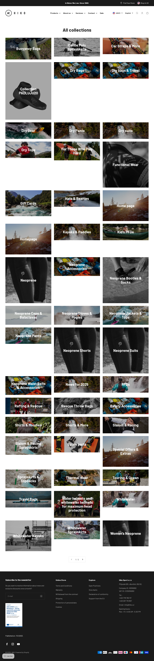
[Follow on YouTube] (18, 644)
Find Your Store (129, 3)
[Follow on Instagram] (12, 644)
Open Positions (94, 586)
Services (79, 13)
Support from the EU (97, 598)
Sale (102, 13)
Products (54, 13)
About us (67, 13)
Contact (91, 13)
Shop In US (144, 3)
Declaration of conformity (98, 594)
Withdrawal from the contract (67, 594)
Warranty (59, 590)
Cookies (59, 607)
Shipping (59, 598)
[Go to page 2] (82, 559)
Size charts (93, 590)
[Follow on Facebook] (6, 644)
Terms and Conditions (64, 586)
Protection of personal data (66, 603)
